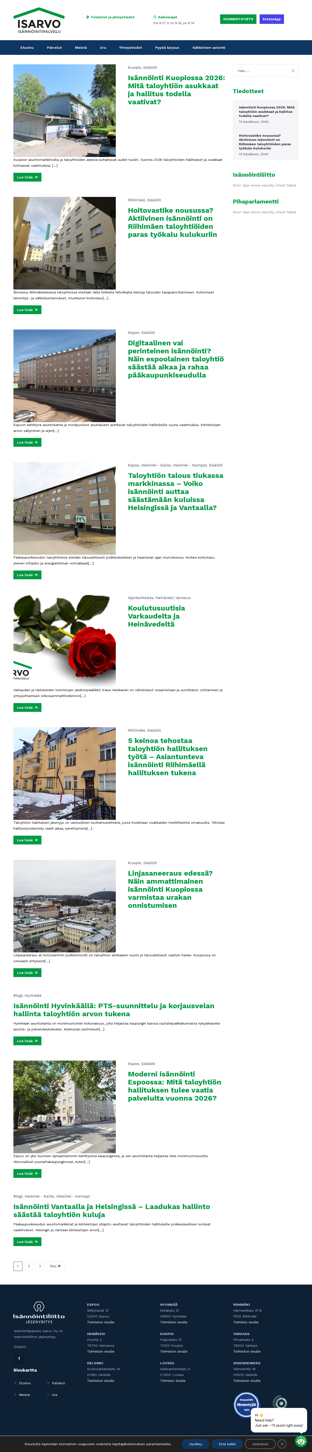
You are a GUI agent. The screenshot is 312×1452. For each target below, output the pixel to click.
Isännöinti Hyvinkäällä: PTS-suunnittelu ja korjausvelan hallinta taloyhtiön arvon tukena (113, 1009)
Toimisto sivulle (172, 1381)
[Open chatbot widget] (301, 1441)
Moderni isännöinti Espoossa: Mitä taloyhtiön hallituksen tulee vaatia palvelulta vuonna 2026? (174, 1086)
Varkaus (183, 597)
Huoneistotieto (238, 19)
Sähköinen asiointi (209, 47)
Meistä (81, 47)
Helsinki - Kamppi (190, 465)
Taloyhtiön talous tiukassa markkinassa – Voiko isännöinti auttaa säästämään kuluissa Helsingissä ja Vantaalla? (175, 491)
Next (53, 1266)
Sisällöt (150, 67)
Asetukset (260, 1444)
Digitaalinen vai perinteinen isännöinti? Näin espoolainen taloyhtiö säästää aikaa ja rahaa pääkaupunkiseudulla (176, 359)
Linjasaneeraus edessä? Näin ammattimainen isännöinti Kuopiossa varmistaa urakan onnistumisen (170, 889)
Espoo (133, 332)
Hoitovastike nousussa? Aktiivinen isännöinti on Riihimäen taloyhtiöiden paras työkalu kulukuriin (172, 222)
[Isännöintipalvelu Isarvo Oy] (39, 20)
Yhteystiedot (130, 47)
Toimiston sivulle (100, 1322)
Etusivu (27, 47)
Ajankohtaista (140, 597)
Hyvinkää (33, 995)
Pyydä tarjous (167, 47)
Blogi (17, 995)
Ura (103, 47)
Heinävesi (164, 597)
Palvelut (54, 47)
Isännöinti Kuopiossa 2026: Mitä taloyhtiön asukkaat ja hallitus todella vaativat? (176, 89)
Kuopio (134, 67)
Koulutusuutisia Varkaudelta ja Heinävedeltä (156, 616)
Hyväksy (195, 1444)
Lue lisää (25, 177)
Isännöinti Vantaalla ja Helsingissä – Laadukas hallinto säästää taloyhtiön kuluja (111, 1210)
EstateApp (272, 19)
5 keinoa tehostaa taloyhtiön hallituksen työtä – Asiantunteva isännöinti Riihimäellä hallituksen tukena (168, 756)
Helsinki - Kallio (156, 465)
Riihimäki (136, 200)
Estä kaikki (227, 1444)
